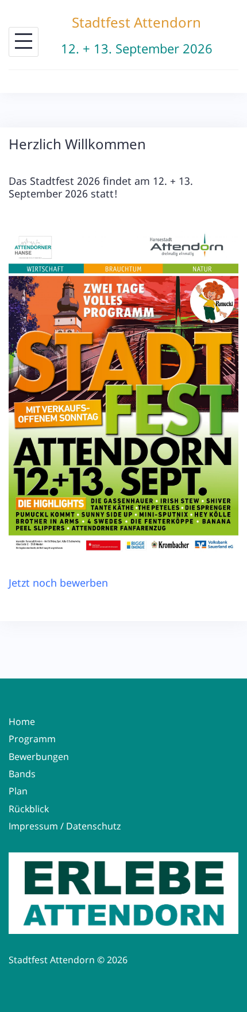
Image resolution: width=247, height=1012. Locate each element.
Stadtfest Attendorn (136, 22)
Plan (18, 791)
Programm (32, 738)
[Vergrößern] (223, 244)
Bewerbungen (39, 756)
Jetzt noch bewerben (58, 583)
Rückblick (29, 808)
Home (22, 721)
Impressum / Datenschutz (65, 826)
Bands (22, 773)
